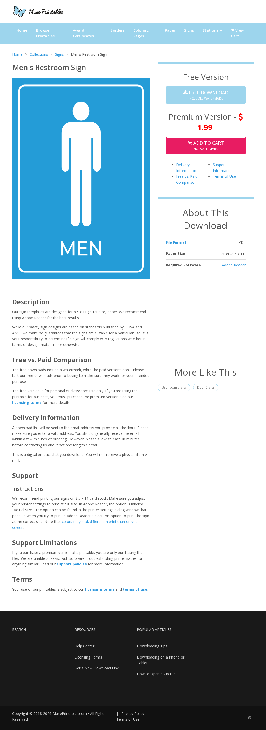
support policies (72, 564)
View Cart (237, 33)
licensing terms (27, 402)
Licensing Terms (88, 657)
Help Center (84, 645)
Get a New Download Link (97, 668)
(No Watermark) (208, 145)
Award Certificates (83, 33)
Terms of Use (224, 176)
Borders (117, 30)
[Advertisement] (206, 321)
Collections (39, 54)
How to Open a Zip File (156, 673)
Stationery (212, 30)
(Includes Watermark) (208, 95)
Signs (189, 30)
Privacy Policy (132, 713)
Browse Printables (45, 33)
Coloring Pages (141, 33)
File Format (176, 242)
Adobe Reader (234, 264)
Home (22, 30)
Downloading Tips (152, 645)
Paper (170, 30)
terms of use (135, 589)
